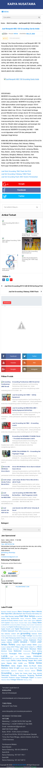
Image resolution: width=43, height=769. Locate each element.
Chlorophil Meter (23, 623)
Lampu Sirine (31, 645)
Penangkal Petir (15, 654)
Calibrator (39, 620)
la (26, 638)
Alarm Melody (36, 612)
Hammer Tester (37, 634)
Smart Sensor (24, 668)
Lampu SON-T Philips (13, 647)
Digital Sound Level (37, 627)
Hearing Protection (6, 636)
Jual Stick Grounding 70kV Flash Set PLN (16, 171)
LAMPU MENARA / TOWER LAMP (27, 642)
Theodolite (4, 677)
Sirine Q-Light (14, 668)
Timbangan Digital (27, 677)
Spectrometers (5, 670)
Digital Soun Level (26, 627)
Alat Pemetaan (27, 613)
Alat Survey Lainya (12, 616)
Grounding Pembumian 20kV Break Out (25, 382)
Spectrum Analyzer (17, 670)
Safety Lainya (16, 660)
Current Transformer (36, 625)
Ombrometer (27, 651)
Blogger (33, 767)
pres (14, 658)
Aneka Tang (5, 618)
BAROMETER (5, 620)
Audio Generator (25, 618)
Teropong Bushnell (34, 675)
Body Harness (13, 620)
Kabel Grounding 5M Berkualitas (8, 269)
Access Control (6, 611)
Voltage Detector (16, 680)
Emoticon (7, 302)
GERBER (13, 634)
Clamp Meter (37, 623)
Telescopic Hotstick (9, 675)
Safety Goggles (5, 660)
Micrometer (16, 649)
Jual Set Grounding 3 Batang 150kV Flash (16, 174)
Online (5, 276)
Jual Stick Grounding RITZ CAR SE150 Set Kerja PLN (23, 286)
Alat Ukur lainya (27, 616)
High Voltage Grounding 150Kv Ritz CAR (11, 241)
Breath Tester (23, 620)
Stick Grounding (12, 23)
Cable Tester (31, 620)
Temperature (22, 675)
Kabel (18, 638)
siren (25, 663)
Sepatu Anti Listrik (14, 663)
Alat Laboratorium (15, 614)
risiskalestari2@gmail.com (9, 557)
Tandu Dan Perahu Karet (23, 673)
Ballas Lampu (37, 618)
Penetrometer (26, 653)
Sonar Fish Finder (36, 668)
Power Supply (25, 656)
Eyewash (11, 631)
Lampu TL (32, 647)
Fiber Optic (18, 631)
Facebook (21, 190)
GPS (18, 634)
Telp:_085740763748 (7, 544)
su (13, 673)
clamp (29, 623)
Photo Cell (14, 656)
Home (3, 23)
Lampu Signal (21, 645)
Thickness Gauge (14, 677)
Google (22, 184)
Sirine (31, 663)
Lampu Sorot (24, 647)
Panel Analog (37, 651)
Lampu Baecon (32, 638)
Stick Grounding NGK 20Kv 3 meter (10, 223)
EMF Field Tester (37, 629)
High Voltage (27, 636)
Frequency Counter (28, 631)
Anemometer (15, 618)
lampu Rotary (8, 644)
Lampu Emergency (14, 640)
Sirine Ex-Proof (30, 666)
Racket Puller (24, 658)
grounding (25, 633)
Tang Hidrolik (37, 673)
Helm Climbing (17, 636)
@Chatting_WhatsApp (8, 552)
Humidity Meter (37, 636)
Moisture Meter (36, 649)
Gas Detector (5, 634)
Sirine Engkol (16, 666)
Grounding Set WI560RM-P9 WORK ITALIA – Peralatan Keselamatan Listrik (30, 235)
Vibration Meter (5, 680)
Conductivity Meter (15, 625)
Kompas (23, 638)
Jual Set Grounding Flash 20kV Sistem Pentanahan (19, 177)
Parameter (4, 653)
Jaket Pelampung (10, 638)
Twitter (21, 196)
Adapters (14, 611)
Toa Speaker (38, 677)
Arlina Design (19, 767)
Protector (17, 658)
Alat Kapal (5, 614)
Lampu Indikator (6, 642)
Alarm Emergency (24, 612)
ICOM (3, 638)
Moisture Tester (6, 651)
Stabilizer (27, 670)
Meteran (9, 649)
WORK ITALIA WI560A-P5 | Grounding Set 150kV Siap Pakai (30, 259)
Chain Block (14, 623)
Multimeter (18, 651)
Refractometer (33, 658)
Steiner (33, 670)
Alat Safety (35, 613)
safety (40, 658)
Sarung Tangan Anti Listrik (32, 660)
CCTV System (5, 623)
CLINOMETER (5, 625)
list (36, 647)
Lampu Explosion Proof (32, 640)
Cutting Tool (5, 627)
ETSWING (4, 631)
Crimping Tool (25, 625)
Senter (3, 663)
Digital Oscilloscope (15, 627)
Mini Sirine (24, 649)
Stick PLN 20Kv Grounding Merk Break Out (29, 252)
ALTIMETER (38, 616)
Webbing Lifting (27, 680)
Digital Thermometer (22, 629)
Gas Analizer (38, 631)
